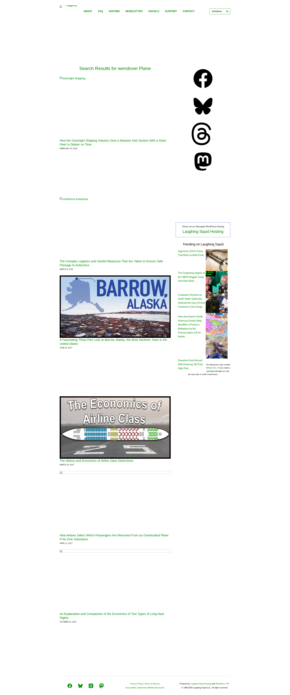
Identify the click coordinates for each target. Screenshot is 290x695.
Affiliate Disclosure (156, 688)
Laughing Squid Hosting (203, 231)
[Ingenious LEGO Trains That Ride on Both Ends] (217, 260)
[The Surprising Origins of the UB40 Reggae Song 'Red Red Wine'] (217, 282)
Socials (153, 11)
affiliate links (211, 368)
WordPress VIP (222, 684)
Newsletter (134, 11)
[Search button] (227, 11)
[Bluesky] (203, 116)
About (88, 11)
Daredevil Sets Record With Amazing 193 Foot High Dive (190, 364)
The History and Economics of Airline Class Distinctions (96, 460)
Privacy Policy (136, 684)
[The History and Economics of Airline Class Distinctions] (115, 427)
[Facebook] (203, 89)
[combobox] (217, 11)
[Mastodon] (203, 171)
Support (171, 11)
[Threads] (203, 144)
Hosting (114, 11)
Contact (189, 11)
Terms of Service (152, 684)
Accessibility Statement (136, 688)
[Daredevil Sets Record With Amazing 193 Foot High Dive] (217, 347)
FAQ (100, 11)
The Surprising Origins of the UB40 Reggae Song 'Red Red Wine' (191, 277)
